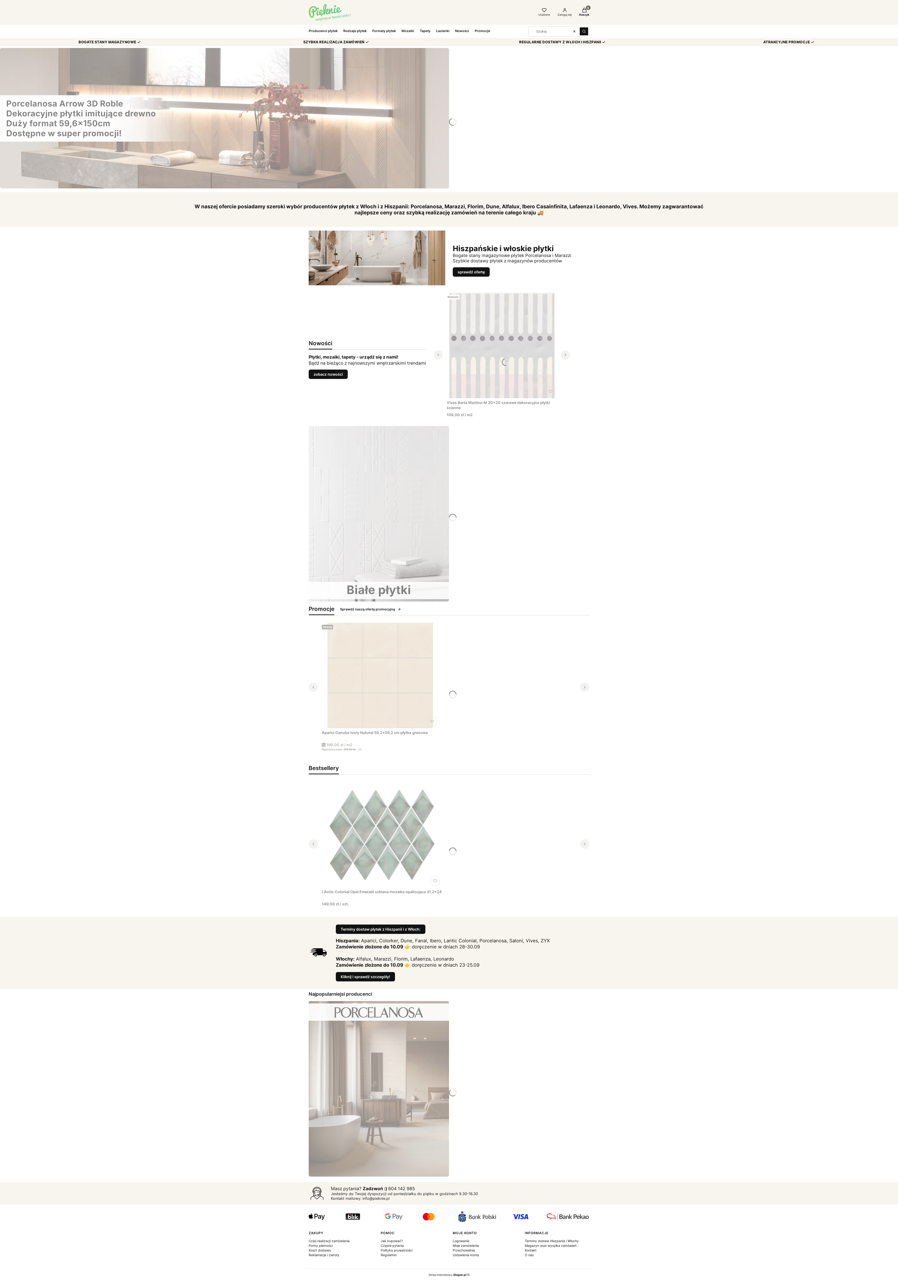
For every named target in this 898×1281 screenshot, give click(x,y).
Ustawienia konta (466, 1255)
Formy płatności (321, 1246)
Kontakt (530, 1250)
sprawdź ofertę (471, 272)
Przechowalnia (464, 1250)
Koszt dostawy (320, 1250)
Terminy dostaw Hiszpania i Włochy (552, 1241)
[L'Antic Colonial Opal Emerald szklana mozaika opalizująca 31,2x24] (381, 834)
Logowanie (461, 1241)
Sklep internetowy (447, 1275)
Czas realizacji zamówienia (329, 1241)
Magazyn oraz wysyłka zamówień (550, 1246)
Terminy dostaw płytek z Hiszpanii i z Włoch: (380, 929)
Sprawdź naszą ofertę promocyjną (367, 609)
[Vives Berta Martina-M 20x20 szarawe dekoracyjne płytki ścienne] (502, 345)
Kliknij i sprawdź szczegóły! (365, 976)
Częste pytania (392, 1246)
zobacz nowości (328, 374)
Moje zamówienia (466, 1246)
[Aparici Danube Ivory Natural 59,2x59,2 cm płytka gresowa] (380, 675)
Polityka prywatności (397, 1250)
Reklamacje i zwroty (324, 1255)
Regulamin (389, 1255)
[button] (584, 31)
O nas (529, 1255)
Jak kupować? (392, 1241)
